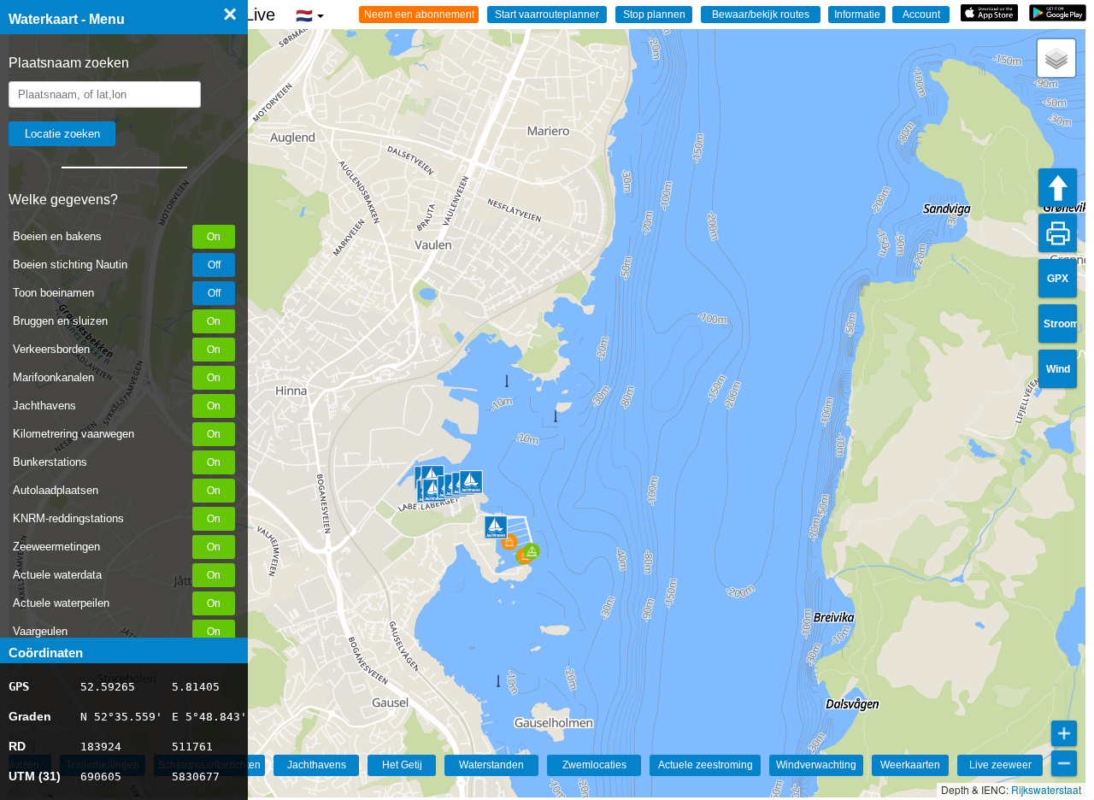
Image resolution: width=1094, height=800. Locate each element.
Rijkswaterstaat (1046, 789)
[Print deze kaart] (1057, 233)
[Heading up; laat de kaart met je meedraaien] (1057, 187)
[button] (1056, 58)
